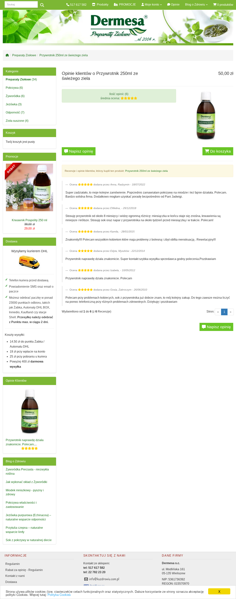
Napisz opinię (80, 151)
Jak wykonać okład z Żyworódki (26, 482)
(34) (21, 79)
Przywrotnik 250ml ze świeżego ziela (63, 55)
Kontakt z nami (15, 575)
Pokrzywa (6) (14, 87)
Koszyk (10, 132)
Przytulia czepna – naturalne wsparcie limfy (24, 530)
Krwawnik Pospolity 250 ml (29, 220)
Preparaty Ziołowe (24, 55)
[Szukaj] (42, 5)
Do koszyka (220, 151)
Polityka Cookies (59, 594)
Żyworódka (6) (15, 96)
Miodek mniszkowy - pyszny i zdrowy (25, 492)
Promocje (12, 156)
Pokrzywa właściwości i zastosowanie (21, 504)
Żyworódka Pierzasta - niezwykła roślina (27, 471)
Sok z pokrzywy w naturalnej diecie (29, 540)
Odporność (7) (15, 112)
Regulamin (12, 563)
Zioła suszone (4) (17, 120)
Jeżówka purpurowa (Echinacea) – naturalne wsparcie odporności (28, 517)
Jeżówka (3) (14, 104)
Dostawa (11, 241)
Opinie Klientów (16, 380)
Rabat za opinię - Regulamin (24, 570)
